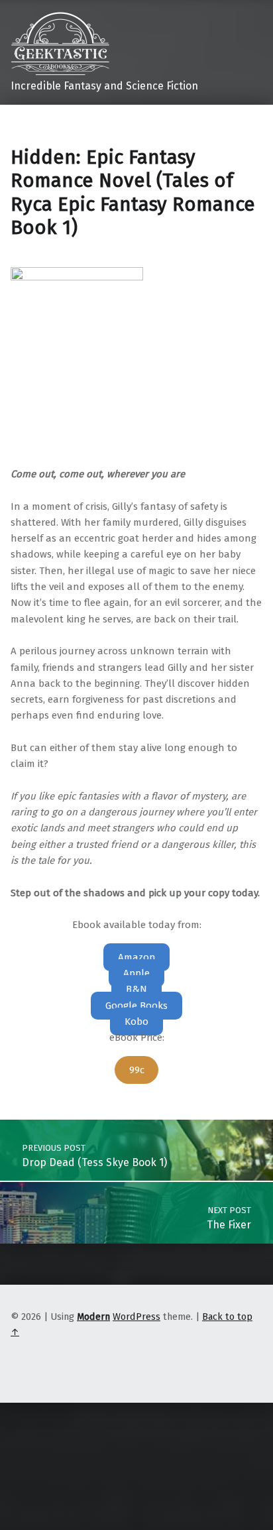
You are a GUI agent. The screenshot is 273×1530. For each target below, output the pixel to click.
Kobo (136, 1022)
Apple (136, 973)
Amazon (137, 957)
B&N (136, 989)
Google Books (136, 1006)
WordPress (136, 1317)
